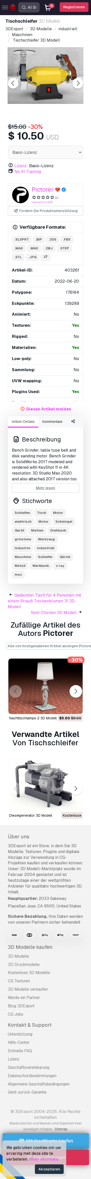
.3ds (52, 239)
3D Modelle (18, 956)
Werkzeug (46, 539)
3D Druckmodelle (24, 964)
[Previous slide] (13, 83)
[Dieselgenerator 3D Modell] (45, 783)
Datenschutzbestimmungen (32, 1075)
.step (64, 248)
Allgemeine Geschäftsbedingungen (39, 1084)
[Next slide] (78, 83)
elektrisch (23, 521)
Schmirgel (63, 521)
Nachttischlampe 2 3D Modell (33, 718)
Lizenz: (21, 165)
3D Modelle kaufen (30, 947)
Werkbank (40, 566)
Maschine (23, 557)
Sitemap (61, 1129)
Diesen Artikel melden (48, 409)
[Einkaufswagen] (65, 707)
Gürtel (65, 557)
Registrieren (74, 7)
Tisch (41, 513)
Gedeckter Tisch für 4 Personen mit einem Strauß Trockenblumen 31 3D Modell (44, 601)
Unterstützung (20, 1034)
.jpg (32, 257)
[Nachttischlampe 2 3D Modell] (45, 686)
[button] (76, 691)
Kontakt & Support (30, 1025)
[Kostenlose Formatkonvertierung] (45, 257)
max (18, 574)
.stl (18, 257)
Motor (58, 513)
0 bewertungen (45, 200)
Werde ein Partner (24, 997)
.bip (39, 239)
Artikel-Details (23, 421)
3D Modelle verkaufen (28, 989)
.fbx (67, 239)
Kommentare (52, 421)
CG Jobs (15, 1014)
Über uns (18, 836)
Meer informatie (44, 1159)
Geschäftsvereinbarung (28, 1067)
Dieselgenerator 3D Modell (30, 815)
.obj (49, 248)
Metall (20, 566)
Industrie (22, 548)
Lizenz (13, 1059)
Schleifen (22, 513)
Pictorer (43, 189)
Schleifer (45, 557)
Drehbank (58, 530)
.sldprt (22, 239)
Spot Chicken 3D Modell (54, 612)
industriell (45, 548)
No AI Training (27, 171)
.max (19, 248)
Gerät (19, 530)
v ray (60, 566)
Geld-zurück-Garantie (27, 1092)
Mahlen (37, 530)
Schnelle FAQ (20, 1050)
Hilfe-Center (19, 1042)
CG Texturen (19, 981)
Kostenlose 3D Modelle (29, 972)
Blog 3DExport (21, 1006)
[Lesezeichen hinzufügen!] (75, 707)
